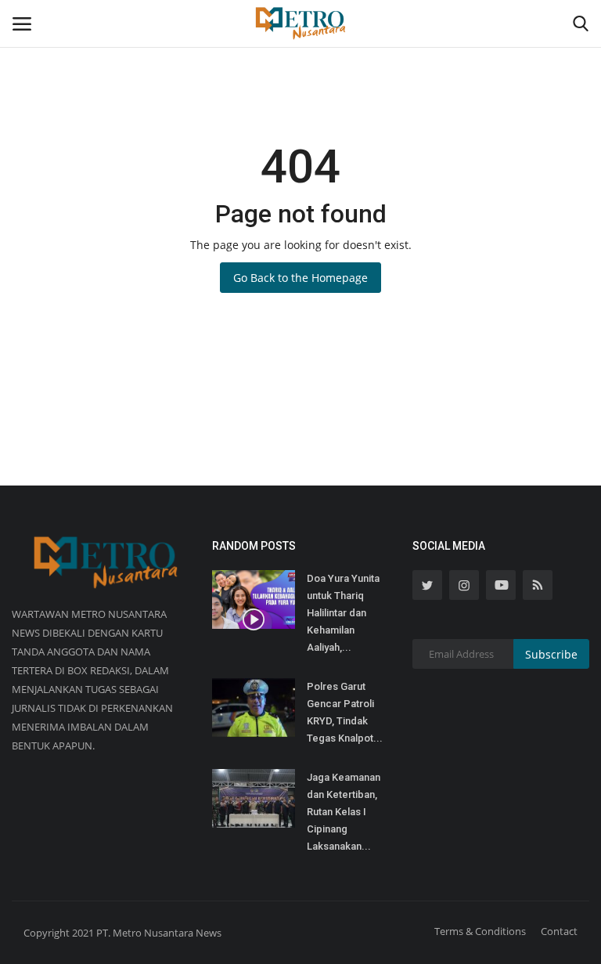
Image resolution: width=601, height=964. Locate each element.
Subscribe (551, 654)
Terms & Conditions (480, 931)
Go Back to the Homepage (300, 277)
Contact (559, 931)
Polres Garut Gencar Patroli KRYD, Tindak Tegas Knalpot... (345, 712)
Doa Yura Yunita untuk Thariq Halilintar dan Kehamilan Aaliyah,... (343, 612)
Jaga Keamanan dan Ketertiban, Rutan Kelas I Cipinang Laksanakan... (343, 811)
